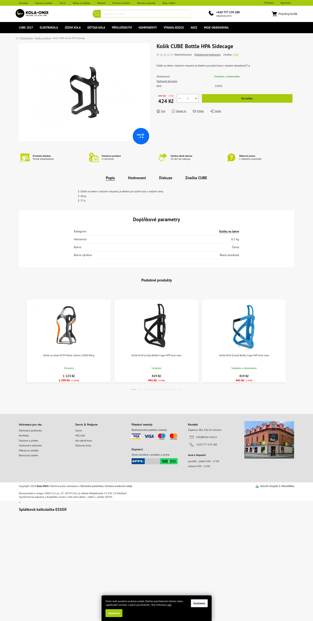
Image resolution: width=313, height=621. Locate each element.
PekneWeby (287, 486)
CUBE (236, 54)
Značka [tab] (196, 177)
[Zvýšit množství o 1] (196, 98)
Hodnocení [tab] (137, 177)
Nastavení (114, 613)
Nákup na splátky (81, 2)
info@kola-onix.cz (206, 437)
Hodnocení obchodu (30, 445)
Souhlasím (199, 603)
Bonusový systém (121, 2)
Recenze (101, 2)
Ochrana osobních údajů (118, 486)
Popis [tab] (110, 177)
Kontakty (23, 2)
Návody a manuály (146, 2)
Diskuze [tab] (165, 177)
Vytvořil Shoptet (269, 486)
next (291, 343)
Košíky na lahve (229, 231)
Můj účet (80, 435)
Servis (63, 2)
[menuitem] (26, 27)
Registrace (286, 2)
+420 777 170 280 (228, 12)
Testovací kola (83, 445)
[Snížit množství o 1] (179, 98)
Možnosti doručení (167, 81)
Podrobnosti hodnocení (207, 54)
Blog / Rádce (169, 2)
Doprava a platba (43, 2)
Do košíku (247, 98)
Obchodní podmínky (30, 430)
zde (169, 604)
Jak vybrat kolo (83, 440)
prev (21, 343)
